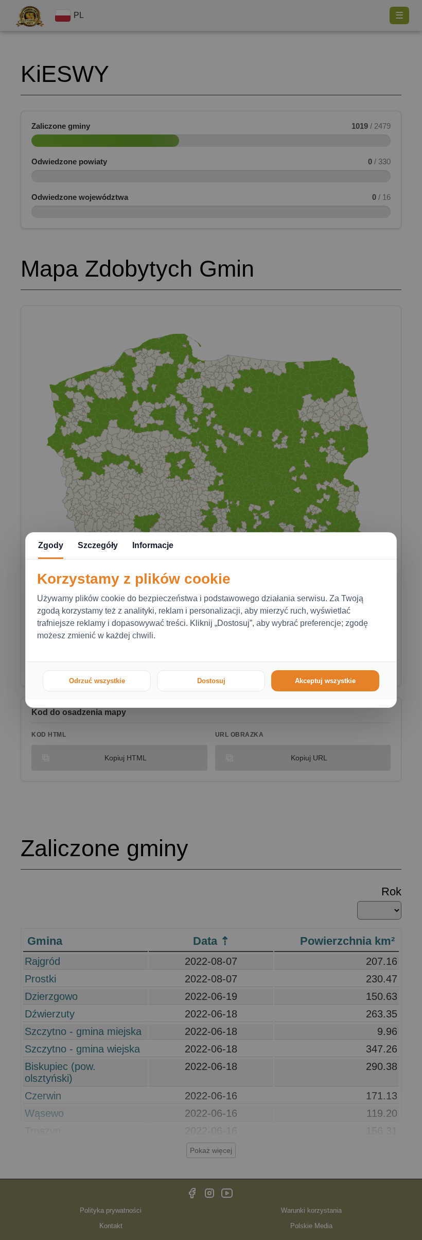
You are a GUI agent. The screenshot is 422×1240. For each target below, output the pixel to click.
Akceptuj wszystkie (325, 681)
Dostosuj (211, 681)
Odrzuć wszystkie (97, 681)
